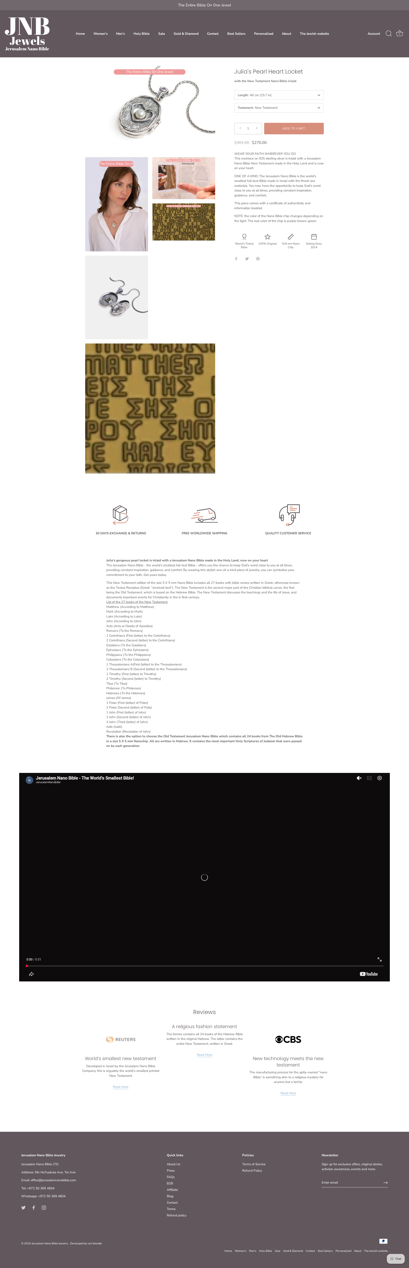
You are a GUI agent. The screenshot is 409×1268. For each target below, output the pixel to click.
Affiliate (172, 1190)
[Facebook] (34, 1207)
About (286, 34)
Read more (120, 1087)
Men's (120, 34)
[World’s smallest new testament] (121, 1039)
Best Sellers (236, 34)
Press (171, 1170)
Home (80, 34)
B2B (170, 1183)
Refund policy (176, 1215)
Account (374, 34)
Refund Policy (252, 1170)
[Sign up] (385, 1183)
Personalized (263, 34)
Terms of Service (254, 1164)
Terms (171, 1209)
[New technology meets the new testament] (288, 1039)
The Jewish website (314, 34)
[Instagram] (44, 1207)
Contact (213, 34)
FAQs (171, 1177)
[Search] (388, 33)
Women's (101, 34)
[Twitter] (23, 1207)
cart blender (95, 1243)
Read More (204, 1055)
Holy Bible (142, 34)
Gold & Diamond (186, 34)
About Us (173, 1164)
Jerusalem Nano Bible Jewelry (50, 1243)
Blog (170, 1196)
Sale (161, 34)
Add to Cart (294, 128)
